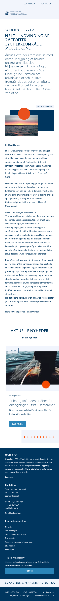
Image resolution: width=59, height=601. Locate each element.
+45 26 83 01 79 (12, 505)
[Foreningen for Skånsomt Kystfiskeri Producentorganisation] (16, 13)
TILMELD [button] (29, 571)
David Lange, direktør (14, 502)
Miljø (30, 30)
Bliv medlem (10, 546)
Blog (13, 350)
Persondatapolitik (42, 595)
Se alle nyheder (29, 337)
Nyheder (8, 527)
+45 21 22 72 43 (12, 492)
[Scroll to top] (53, 595)
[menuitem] (29, 3)
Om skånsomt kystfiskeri (15, 534)
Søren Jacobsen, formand (15, 489)
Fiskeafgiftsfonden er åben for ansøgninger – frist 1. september (32, 403)
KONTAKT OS (46, 4)
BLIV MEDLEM (29, 4)
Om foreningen (11, 531)
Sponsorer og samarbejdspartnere (19, 542)
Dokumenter (10, 538)
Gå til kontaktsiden (13, 513)
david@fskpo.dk (11, 508)
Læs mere (17, 424)
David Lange (14, 145)
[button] (32, 368)
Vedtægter (9, 549)
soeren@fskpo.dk (12, 496)
